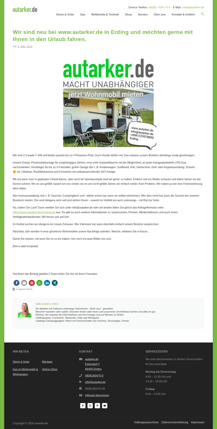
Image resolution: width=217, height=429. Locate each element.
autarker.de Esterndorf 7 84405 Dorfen (93, 364)
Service (143, 14)
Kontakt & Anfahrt (183, 14)
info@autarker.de (193, 7)
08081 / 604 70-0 (159, 7)
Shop (128, 14)
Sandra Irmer (50, 304)
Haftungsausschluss (146, 422)
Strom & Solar (65, 14)
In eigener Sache (24, 289)
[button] (201, 16)
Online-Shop (49, 369)
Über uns (160, 14)
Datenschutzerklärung (175, 422)
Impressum (197, 422)
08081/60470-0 (94, 375)
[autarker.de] (25, 9)
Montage (47, 361)
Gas (82, 14)
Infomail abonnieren (97, 395)
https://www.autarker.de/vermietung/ (34, 212)
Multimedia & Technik (105, 14)
